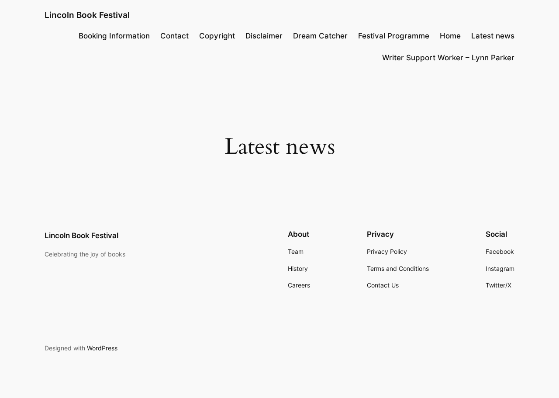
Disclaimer (264, 35)
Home (450, 35)
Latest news (492, 35)
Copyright (217, 35)
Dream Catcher (320, 35)
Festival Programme (393, 35)
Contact (174, 35)
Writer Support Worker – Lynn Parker (448, 57)
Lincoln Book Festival (87, 15)
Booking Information (114, 35)
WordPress (102, 348)
